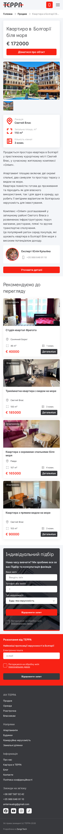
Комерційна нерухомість (17, 740)
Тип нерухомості (14, 595)
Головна (7, 13)
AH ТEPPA (9, 694)
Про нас (7, 759)
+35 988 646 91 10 (36, 257)
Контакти (8, 774)
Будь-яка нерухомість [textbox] (21, 600)
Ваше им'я (11, 572)
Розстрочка (9, 710)
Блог (5, 769)
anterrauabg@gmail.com (16, 804)
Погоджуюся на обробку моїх (26, 621)
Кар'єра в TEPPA (12, 764)
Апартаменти (10, 730)
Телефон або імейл (16, 583)
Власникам (9, 715)
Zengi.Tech (22, 829)
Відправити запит (31, 612)
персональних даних (22, 623)
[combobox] (31, 600)
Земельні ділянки (12, 745)
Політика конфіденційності (17, 779)
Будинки (7, 735)
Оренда (7, 705)
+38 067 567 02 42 (13, 794)
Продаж (22, 13)
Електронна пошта (13, 650)
